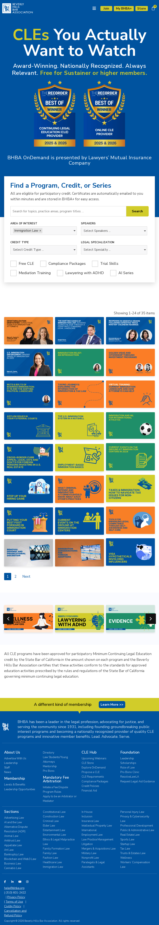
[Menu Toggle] (94, 8)
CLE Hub (89, 752)
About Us (12, 752)
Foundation (130, 752)
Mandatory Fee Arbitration (56, 779)
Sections (11, 811)
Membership (14, 778)
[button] (151, 619)
